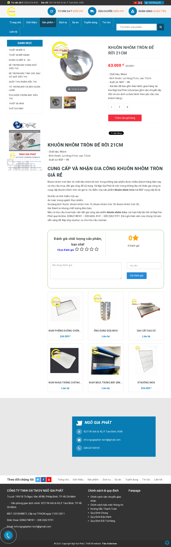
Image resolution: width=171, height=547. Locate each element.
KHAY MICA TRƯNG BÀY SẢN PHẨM (106, 382)
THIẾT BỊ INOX (16, 103)
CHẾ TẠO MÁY (16, 108)
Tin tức (106, 22)
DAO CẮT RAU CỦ (146, 330)
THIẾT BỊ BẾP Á (17, 50)
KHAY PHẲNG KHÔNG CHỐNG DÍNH (65, 330)
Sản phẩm (47, 22)
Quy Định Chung (99, 513)
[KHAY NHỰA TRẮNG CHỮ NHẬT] (65, 360)
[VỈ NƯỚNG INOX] (146, 360)
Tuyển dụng (90, 22)
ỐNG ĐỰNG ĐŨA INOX (106, 330)
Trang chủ (15, 22)
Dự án (75, 22)
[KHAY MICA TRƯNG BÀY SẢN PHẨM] (105, 360)
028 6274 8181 (31, 3)
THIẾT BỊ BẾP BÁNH (19, 55)
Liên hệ (13, 31)
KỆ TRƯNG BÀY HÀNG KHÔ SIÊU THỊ (23, 67)
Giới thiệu (31, 22)
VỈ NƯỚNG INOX (146, 382)
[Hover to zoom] (76, 66)
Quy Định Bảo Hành (101, 517)
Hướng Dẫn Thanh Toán (104, 509)
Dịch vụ (63, 22)
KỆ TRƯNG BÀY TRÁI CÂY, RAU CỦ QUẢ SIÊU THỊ (25, 75)
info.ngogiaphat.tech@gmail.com (102, 439)
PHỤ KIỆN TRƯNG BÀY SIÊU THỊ (23, 97)
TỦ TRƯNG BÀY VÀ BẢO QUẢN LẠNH (24, 88)
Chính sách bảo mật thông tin (107, 505)
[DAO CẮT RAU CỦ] (146, 308)
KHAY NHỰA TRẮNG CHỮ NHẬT (65, 382)
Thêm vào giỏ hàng (125, 118)
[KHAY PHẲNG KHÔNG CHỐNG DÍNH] (65, 308)
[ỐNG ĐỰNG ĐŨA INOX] (105, 308)
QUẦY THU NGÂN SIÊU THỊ (23, 81)
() (155, 3)
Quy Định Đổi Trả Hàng (103, 521)
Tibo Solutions (109, 543)
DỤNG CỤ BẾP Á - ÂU (20, 60)
